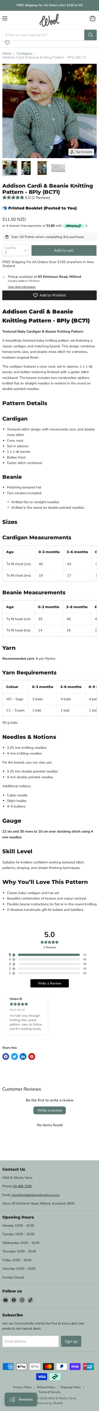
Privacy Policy (22, 1387)
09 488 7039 (22, 1186)
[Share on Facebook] (5, 1056)
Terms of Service (49, 1392)
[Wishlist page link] (7, 42)
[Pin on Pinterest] (31, 1056)
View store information (22, 287)
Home (7, 53)
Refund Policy (46, 1387)
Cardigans (24, 53)
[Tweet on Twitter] (14, 1056)
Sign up (71, 1341)
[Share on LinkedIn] (23, 1056)
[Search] (90, 35)
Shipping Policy (70, 1387)
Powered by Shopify (49, 1403)
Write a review (49, 1110)
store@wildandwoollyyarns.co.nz (35, 1195)
